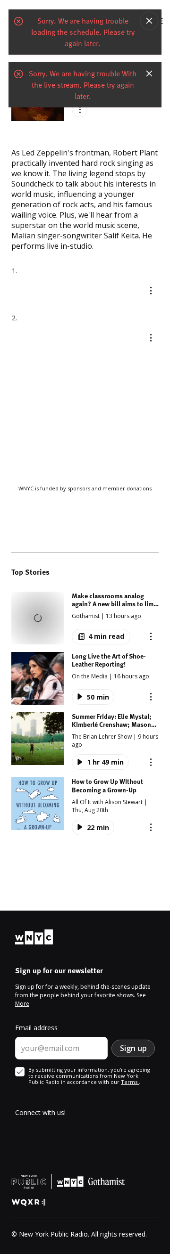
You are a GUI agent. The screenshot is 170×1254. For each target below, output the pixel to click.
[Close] (149, 21)
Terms (130, 1081)
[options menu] (79, 109)
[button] (85, 618)
